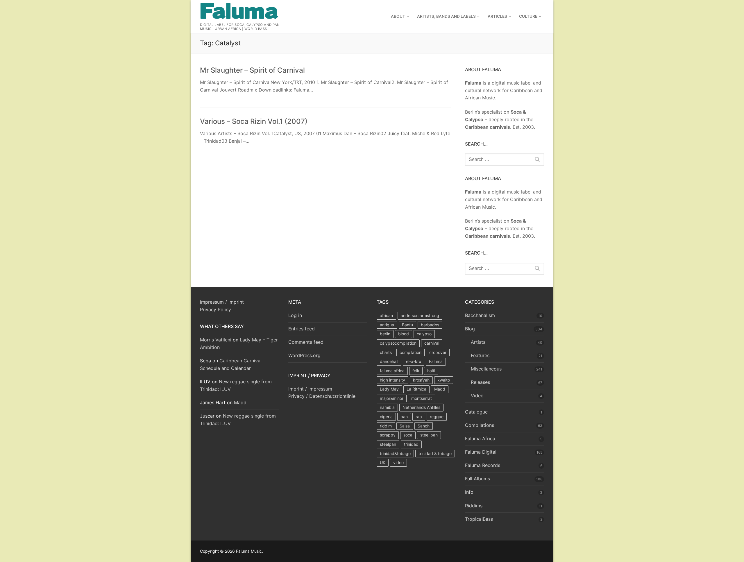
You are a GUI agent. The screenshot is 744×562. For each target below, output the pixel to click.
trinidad (411, 444)
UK (382, 462)
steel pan (429, 434)
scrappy (388, 434)
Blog (470, 329)
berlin (385, 333)
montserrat (421, 398)
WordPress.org (304, 355)
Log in (295, 315)
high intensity (392, 379)
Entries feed (301, 329)
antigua (387, 324)
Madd (240, 402)
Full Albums (477, 479)
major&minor (391, 398)
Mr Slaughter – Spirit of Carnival (252, 70)
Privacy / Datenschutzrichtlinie (321, 396)
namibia (387, 407)
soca (407, 434)
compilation (410, 352)
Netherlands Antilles (421, 407)
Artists (478, 342)
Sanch (424, 425)
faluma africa (392, 370)
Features (480, 355)
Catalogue (476, 412)
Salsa (405, 425)
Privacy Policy (215, 309)
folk (415, 370)
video (398, 462)
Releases (480, 382)
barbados (430, 324)
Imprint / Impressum (310, 389)
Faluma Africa (480, 438)
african (386, 315)
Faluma (436, 361)
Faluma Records (482, 465)
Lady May (389, 388)
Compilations (479, 425)
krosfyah (421, 379)
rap (419, 416)
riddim (386, 425)
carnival (431, 343)
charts (386, 352)
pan (404, 416)
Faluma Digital (480, 452)
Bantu (407, 324)
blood (403, 333)
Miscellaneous (486, 369)
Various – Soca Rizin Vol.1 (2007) (253, 121)
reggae (436, 416)
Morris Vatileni (215, 340)
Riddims (473, 506)
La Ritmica (416, 388)
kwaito (443, 379)
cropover (437, 352)
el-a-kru (413, 361)
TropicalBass (479, 519)
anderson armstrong (420, 315)
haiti (431, 370)
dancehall (389, 361)
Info (469, 492)
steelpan (388, 444)
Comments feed (305, 342)
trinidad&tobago (395, 453)
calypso (424, 333)
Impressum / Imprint (222, 302)
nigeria (386, 416)
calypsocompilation (398, 343)
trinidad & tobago (435, 453)
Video (477, 395)
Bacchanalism (480, 315)
